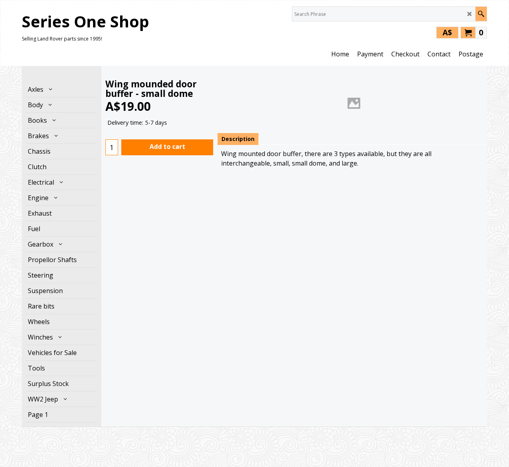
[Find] (481, 14)
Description (237, 139)
